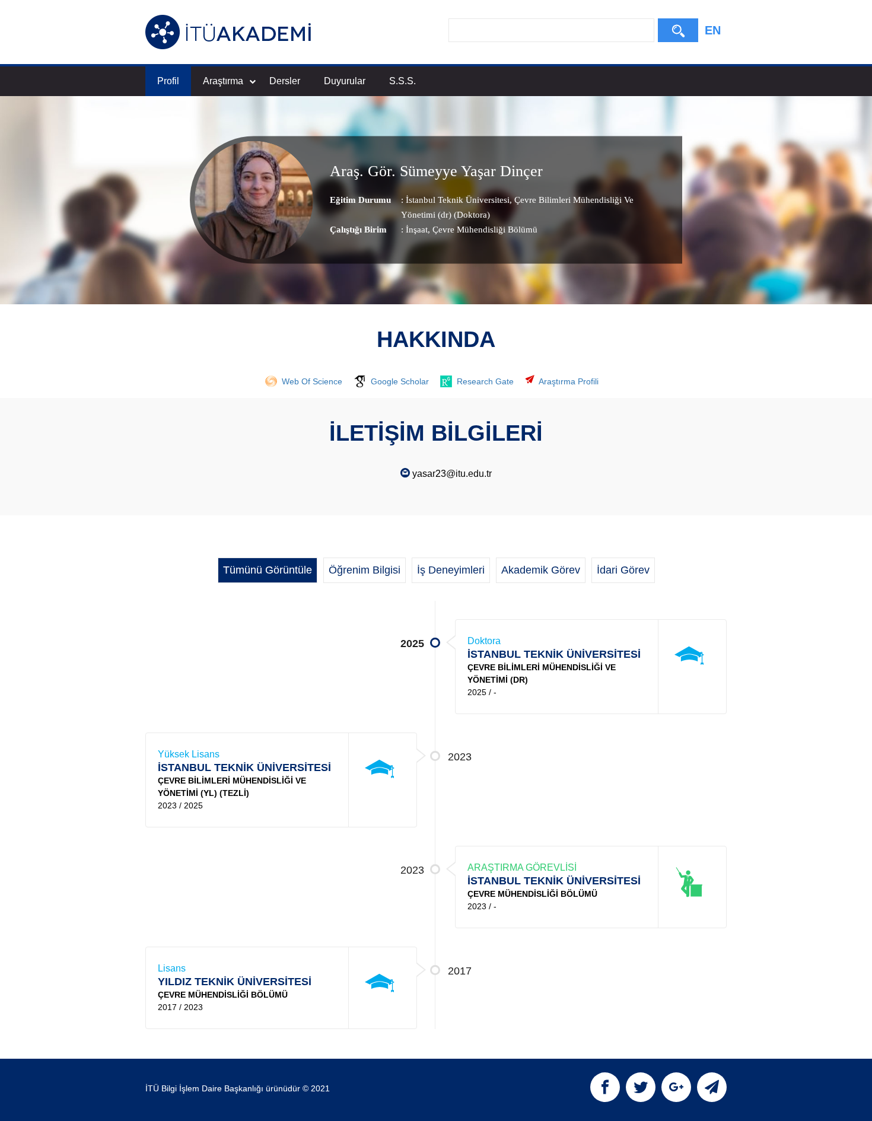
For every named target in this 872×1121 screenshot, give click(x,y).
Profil (168, 81)
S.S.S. (402, 81)
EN (713, 30)
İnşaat (417, 229)
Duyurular (344, 81)
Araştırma (223, 81)
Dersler (284, 81)
